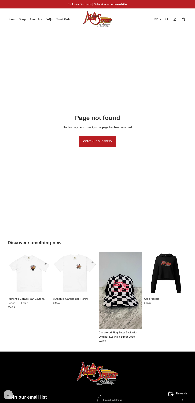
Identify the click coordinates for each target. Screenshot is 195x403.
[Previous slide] (56, 273)
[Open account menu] (175, 19)
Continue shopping (97, 141)
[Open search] (167, 19)
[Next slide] (93, 273)
